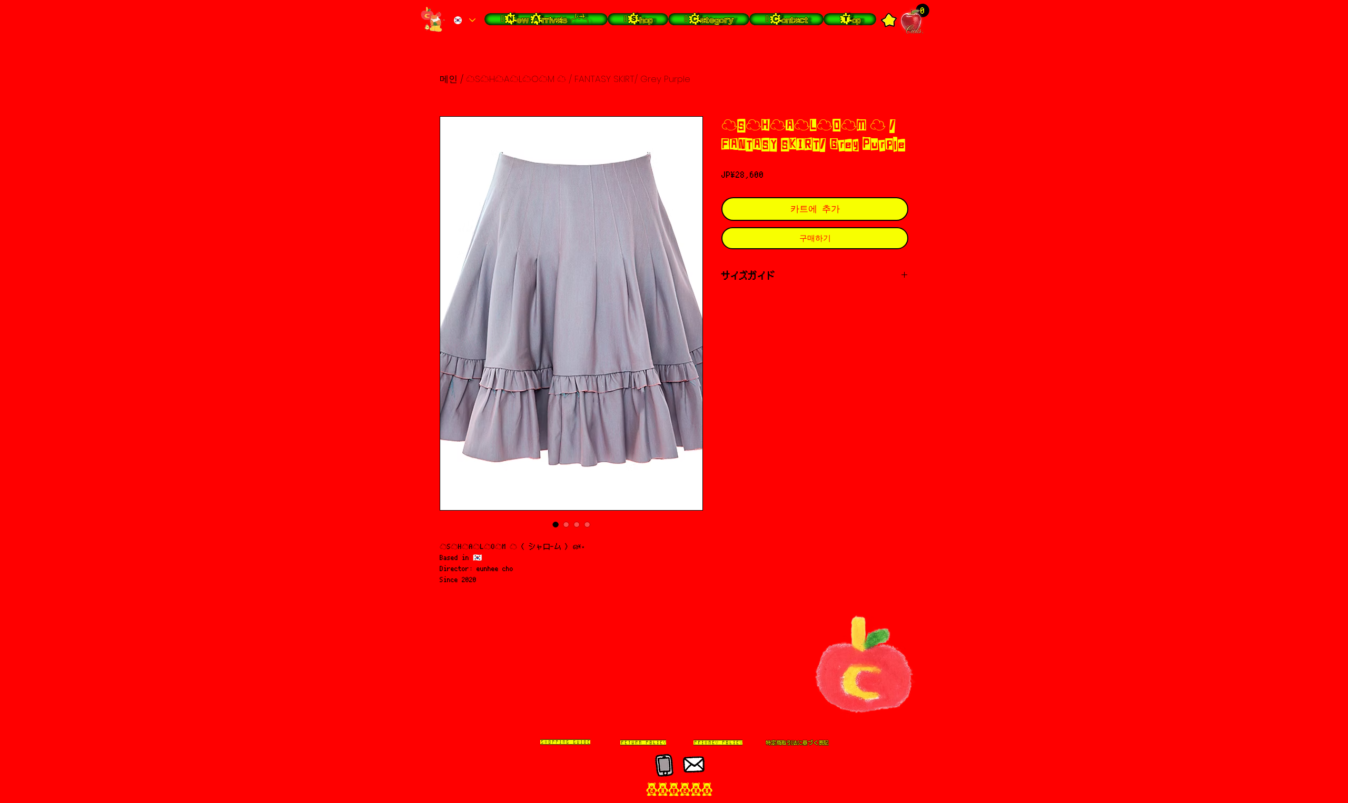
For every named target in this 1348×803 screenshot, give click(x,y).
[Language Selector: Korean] (464, 20)
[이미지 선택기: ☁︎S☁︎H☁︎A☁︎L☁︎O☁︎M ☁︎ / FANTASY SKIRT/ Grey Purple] (555, 524)
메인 (449, 79)
